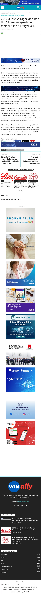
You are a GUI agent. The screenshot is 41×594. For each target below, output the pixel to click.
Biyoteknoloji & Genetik (13, 12)
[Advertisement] (20, 459)
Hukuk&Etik (4, 569)
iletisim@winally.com (23, 501)
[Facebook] (15, 505)
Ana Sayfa (3, 12)
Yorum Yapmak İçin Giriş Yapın (10, 199)
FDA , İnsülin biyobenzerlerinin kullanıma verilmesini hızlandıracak (31, 160)
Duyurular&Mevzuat (33, 181)
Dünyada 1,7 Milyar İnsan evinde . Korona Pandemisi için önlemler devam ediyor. (10, 160)
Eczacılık (3, 572)
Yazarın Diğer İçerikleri (26, 169)
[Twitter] (26, 505)
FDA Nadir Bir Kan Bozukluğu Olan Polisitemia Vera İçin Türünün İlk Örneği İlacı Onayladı (20, 185)
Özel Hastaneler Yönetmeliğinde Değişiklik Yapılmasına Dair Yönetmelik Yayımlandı (33, 185)
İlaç (16, 15)
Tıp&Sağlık (4, 554)
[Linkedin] (23, 505)
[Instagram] (19, 505)
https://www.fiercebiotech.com (15, 149)
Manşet (21, 15)
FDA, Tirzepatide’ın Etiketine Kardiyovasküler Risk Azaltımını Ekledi (6, 184)
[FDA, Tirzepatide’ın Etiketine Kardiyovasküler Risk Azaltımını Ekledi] (7, 177)
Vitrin (2, 563)
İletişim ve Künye (20, 582)
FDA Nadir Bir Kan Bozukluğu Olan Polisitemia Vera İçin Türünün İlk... (24, 529)
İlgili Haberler (13, 169)
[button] (38, 7)
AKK (5, 29)
